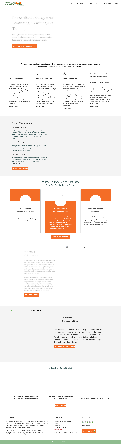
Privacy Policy (63, 432)
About (70, 4)
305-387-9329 (62, 427)
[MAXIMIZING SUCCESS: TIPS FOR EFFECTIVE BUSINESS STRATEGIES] (60, 373)
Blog (97, 4)
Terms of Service (73, 432)
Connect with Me (31, 295)
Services (56, 432)
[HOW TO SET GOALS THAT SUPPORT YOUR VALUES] (95, 373)
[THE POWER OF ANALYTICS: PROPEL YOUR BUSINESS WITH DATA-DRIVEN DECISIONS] (26, 373)
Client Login (107, 4)
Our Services (80, 4)
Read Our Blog (60, 405)
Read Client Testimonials (60, 237)
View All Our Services (20, 168)
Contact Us (116, 4)
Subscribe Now (88, 431)
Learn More (13, 106)
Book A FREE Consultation (26, 46)
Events (90, 4)
